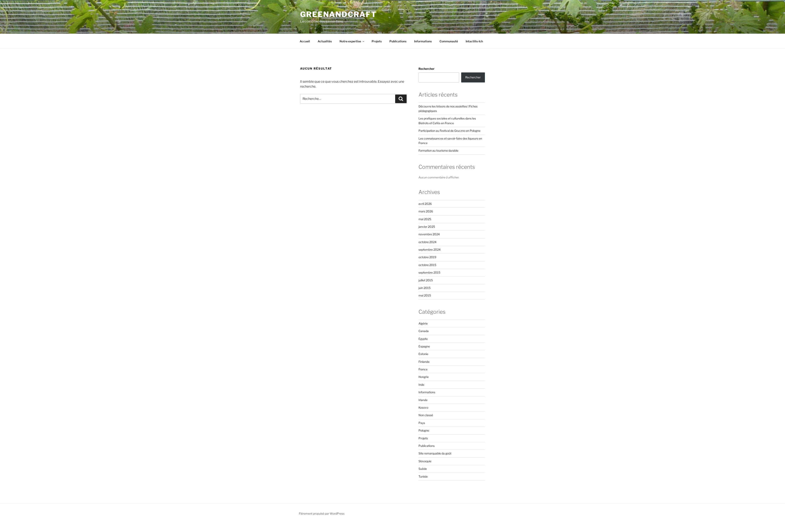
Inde (421, 384)
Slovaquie (424, 461)
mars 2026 (425, 211)
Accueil (305, 41)
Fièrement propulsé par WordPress (321, 513)
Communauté (449, 41)
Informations (423, 41)
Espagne (424, 346)
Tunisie (423, 476)
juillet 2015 (425, 280)
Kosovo (423, 407)
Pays (421, 423)
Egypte (423, 338)
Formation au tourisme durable (438, 150)
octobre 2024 (427, 242)
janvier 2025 (426, 226)
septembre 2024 (429, 249)
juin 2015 (424, 288)
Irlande (422, 400)
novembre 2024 (429, 234)
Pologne (423, 430)
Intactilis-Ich (474, 41)
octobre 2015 (427, 265)
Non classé (425, 415)
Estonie (423, 354)
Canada (423, 331)
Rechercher (426, 68)
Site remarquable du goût (434, 453)
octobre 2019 (427, 257)
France (422, 369)
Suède (422, 468)
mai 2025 (424, 219)
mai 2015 (424, 295)
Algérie (423, 323)
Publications (397, 41)
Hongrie (423, 377)
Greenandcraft (338, 14)
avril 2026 (425, 203)
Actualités (325, 41)
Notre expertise (350, 41)
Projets (377, 41)
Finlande (424, 361)
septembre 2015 (429, 272)
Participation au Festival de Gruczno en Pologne (449, 130)
